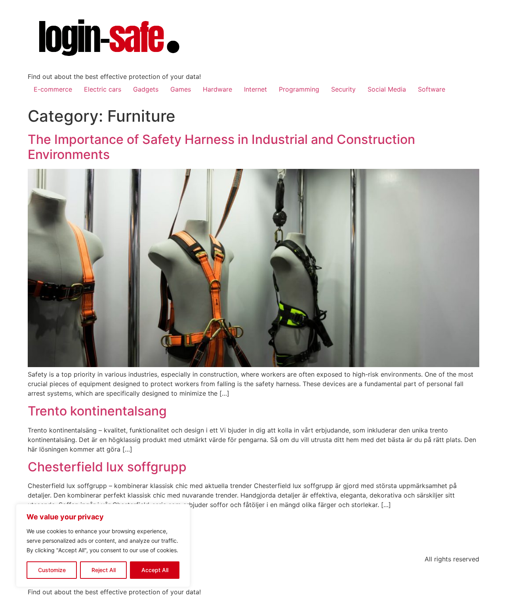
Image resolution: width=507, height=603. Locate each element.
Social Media (387, 89)
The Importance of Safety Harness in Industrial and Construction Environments (221, 147)
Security (343, 89)
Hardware (217, 89)
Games (180, 89)
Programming (299, 89)
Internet (255, 89)
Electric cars (102, 89)
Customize (52, 570)
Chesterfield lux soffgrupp (107, 467)
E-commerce (53, 89)
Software (431, 89)
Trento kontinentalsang (97, 411)
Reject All (103, 570)
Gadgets (145, 89)
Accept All (154, 570)
